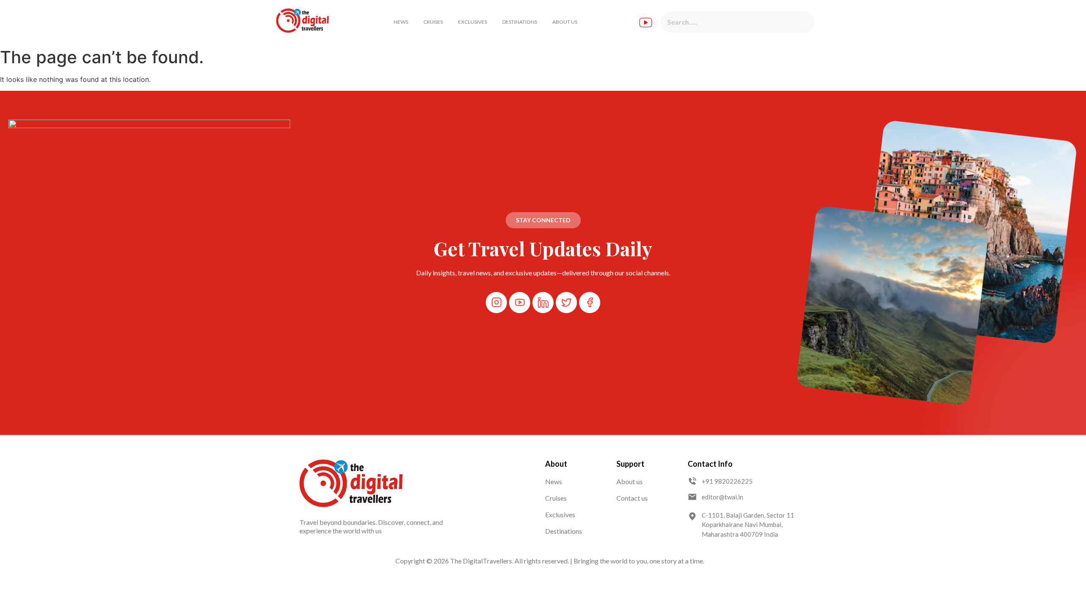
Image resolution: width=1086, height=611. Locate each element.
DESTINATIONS (519, 22)
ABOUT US (564, 22)
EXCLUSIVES (472, 22)
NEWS (401, 22)
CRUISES (433, 22)
